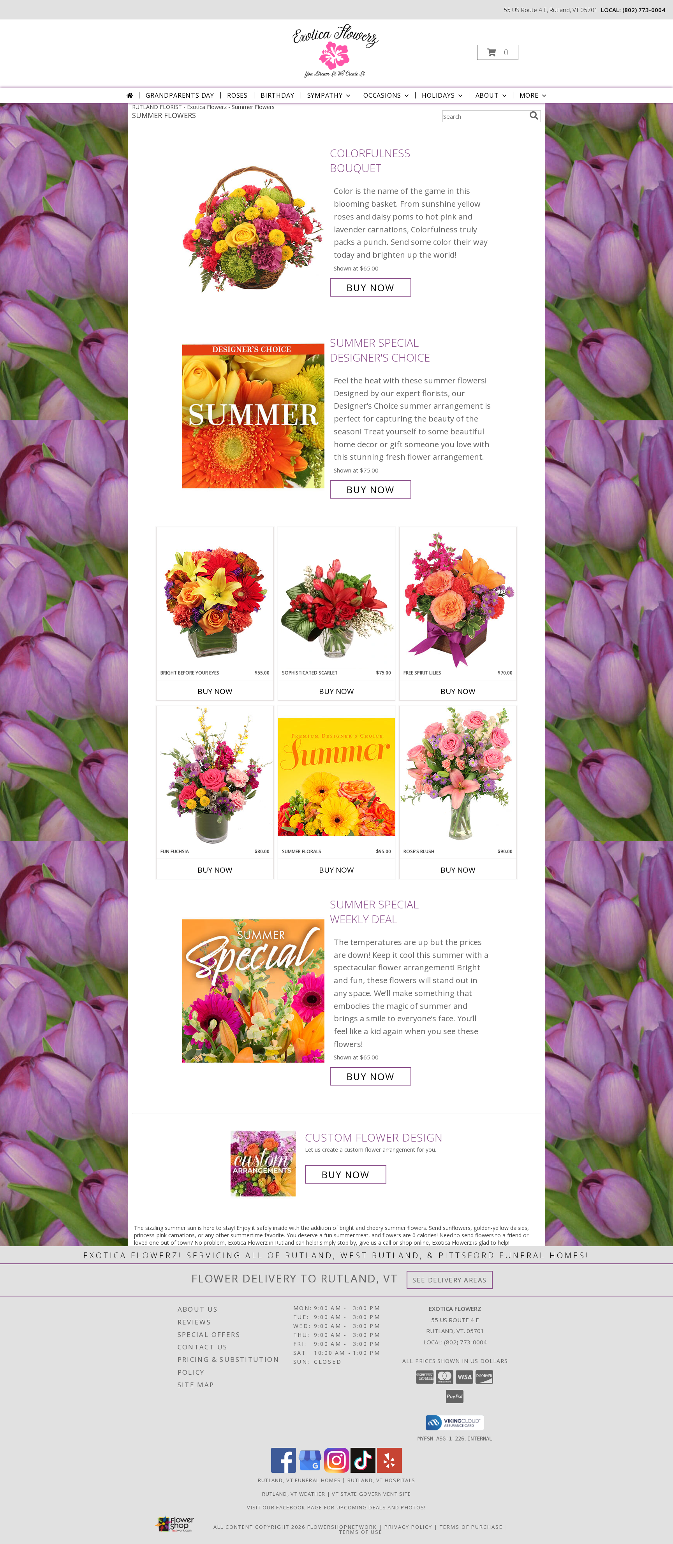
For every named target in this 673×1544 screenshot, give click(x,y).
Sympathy (325, 95)
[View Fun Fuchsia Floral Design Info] (215, 776)
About (487, 95)
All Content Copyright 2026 (259, 1526)
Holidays (438, 95)
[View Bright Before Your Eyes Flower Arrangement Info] (215, 598)
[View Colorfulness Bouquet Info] (254, 220)
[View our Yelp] (389, 1470)
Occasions (382, 95)
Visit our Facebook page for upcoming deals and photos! (336, 1507)
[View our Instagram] (336, 1470)
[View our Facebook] (283, 1470)
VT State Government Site (371, 1493)
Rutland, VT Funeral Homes (299, 1480)
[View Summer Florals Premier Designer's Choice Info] (336, 776)
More (529, 95)
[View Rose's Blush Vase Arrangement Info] (458, 776)
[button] (497, 52)
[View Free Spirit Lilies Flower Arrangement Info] (458, 598)
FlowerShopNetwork (342, 1526)
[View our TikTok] (363, 1470)
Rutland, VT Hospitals (381, 1480)
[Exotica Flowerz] (335, 50)
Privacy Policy (408, 1526)
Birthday (277, 95)
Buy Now (371, 287)
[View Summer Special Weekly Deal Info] (254, 990)
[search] (534, 115)
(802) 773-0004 (643, 10)
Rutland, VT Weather (294, 1493)
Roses (237, 95)
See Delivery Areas (449, 1279)
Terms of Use (360, 1531)
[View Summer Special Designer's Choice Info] (254, 416)
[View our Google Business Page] (310, 1470)
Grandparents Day (180, 95)
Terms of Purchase (471, 1526)
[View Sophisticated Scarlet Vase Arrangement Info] (336, 598)
